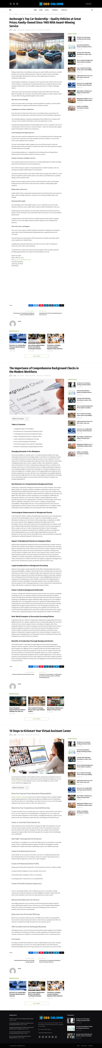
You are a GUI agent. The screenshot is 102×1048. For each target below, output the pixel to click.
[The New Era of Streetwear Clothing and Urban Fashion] (72, 39)
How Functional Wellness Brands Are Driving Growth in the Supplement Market (84, 46)
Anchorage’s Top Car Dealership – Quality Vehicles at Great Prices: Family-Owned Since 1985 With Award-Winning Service (50, 676)
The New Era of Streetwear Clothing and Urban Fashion (84, 38)
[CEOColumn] (51, 4)
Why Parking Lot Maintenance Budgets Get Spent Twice (84, 91)
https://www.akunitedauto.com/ (22, 259)
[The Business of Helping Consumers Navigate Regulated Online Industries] (55, 338)
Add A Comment (36, 356)
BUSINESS (55, 10)
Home (35, 10)
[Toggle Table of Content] (26, 419)
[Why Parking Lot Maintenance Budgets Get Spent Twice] (72, 92)
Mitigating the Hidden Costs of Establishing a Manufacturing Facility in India (84, 99)
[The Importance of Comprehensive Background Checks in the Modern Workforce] (36, 397)
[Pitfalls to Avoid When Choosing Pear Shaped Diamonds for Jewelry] (72, 108)
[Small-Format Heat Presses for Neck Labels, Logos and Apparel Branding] (72, 77)
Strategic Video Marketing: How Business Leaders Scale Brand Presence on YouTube (84, 53)
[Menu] (10, 10)
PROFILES (64, 10)
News (41, 10)
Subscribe (88, 3)
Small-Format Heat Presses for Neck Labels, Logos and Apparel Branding (84, 76)
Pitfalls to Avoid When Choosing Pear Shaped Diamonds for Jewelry (82, 107)
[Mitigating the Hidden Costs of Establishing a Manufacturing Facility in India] (72, 100)
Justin (15, 29)
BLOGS (47, 10)
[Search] (92, 10)
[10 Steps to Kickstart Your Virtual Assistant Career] (36, 756)
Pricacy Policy (84, 1045)
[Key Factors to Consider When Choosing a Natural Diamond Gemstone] (17, 338)
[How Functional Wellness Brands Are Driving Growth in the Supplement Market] (72, 46)
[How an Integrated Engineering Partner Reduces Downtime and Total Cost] (72, 62)
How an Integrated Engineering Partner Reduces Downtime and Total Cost (85, 61)
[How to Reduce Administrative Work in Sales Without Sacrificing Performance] (36, 338)
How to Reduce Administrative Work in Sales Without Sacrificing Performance (36, 347)
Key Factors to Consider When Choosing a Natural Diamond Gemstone (17, 347)
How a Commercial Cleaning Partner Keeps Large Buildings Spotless (84, 69)
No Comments (41, 29)
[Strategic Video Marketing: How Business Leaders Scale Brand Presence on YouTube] (72, 54)
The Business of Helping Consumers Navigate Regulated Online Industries (55, 347)
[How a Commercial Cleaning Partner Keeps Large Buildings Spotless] (72, 69)
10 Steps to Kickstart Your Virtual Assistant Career (23, 674)
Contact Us (90, 1045)
